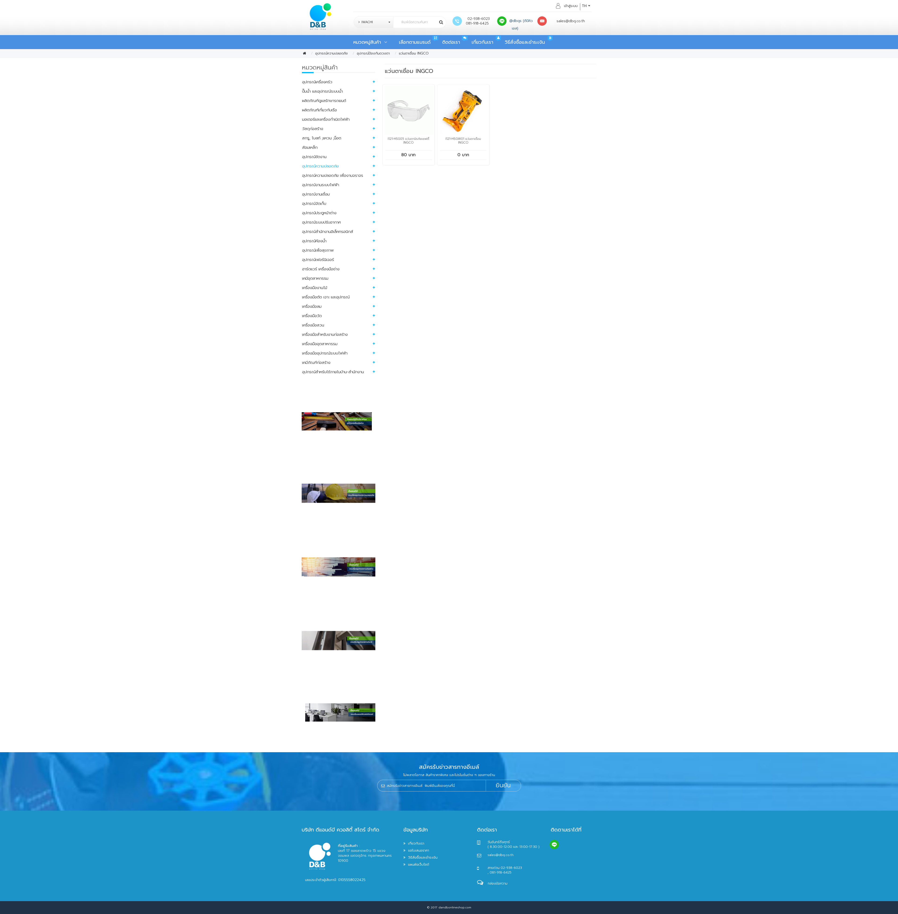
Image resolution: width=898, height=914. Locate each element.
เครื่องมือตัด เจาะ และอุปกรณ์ (326, 297)
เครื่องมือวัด (312, 316)
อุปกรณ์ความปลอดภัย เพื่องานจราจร (332, 175)
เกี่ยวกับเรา (482, 42)
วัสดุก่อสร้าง (312, 129)
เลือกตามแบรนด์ (415, 42)
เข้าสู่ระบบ (571, 5)
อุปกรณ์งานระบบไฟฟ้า (320, 185)
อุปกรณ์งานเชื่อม (316, 194)
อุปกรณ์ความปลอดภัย (331, 53)
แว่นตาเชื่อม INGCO (414, 53)
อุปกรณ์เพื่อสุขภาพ (318, 250)
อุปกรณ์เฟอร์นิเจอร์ (318, 259)
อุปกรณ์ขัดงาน (314, 157)
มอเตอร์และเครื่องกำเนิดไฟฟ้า (326, 119)
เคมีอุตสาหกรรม (315, 278)
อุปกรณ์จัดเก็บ (314, 203)
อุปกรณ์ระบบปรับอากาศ (321, 222)
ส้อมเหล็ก (310, 147)
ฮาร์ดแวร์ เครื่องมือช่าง (321, 269)
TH (585, 5)
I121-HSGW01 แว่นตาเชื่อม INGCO (463, 141)
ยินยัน (503, 785)
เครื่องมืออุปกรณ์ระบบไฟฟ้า (325, 353)
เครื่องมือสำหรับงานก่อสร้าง (325, 334)
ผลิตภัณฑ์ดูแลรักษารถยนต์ (324, 101)
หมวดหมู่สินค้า (368, 42)
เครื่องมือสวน (313, 325)
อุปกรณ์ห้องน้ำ (314, 241)
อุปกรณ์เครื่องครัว (317, 82)
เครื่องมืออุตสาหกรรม (319, 344)
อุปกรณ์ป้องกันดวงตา (373, 53)
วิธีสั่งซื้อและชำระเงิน (525, 42)
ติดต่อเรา (451, 42)
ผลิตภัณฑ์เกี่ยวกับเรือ (319, 110)
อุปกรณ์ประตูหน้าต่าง (319, 213)
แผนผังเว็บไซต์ (418, 864)
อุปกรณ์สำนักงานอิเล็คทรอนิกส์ (327, 231)
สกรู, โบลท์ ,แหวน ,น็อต (321, 138)
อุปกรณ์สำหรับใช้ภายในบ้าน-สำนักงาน (333, 372)
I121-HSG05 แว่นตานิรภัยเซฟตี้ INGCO (408, 141)
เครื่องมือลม (312, 306)
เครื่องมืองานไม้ (314, 288)
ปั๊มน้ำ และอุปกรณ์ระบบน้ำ (322, 91)
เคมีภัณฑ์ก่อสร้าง (316, 362)
